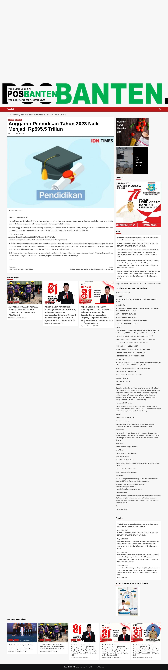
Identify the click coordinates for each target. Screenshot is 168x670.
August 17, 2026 (20, 317)
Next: (91, 268)
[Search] (160, 109)
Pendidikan (18, 119)
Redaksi (10, 109)
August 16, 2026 (56, 323)
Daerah (11, 301)
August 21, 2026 (20, 651)
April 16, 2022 (20, 134)
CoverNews (90, 667)
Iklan (52, 301)
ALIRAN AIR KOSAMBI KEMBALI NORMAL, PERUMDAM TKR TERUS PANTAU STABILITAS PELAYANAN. (137, 245)
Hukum (16, 640)
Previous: (20, 268)
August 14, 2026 (93, 325)
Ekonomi (11, 119)
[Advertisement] (84, 13)
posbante (12, 134)
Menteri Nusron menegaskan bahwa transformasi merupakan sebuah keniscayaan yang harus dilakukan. (137, 239)
